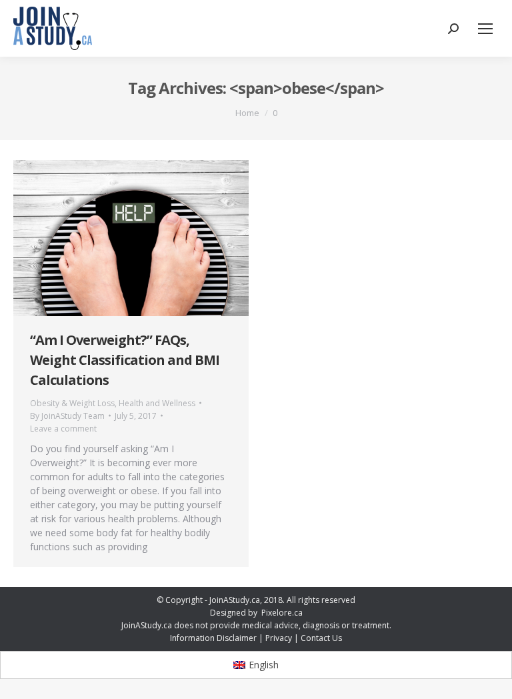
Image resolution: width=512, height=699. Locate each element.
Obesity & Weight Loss (72, 403)
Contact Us (321, 638)
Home (247, 113)
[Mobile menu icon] (485, 28)
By (67, 416)
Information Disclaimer (213, 638)
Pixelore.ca (282, 612)
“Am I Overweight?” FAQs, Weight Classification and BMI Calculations (124, 360)
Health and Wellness (157, 403)
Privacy (278, 638)
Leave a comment (63, 428)
